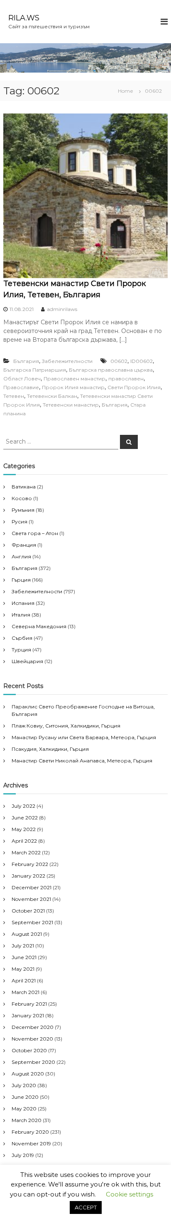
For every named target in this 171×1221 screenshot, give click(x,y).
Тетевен (13, 396)
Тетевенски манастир (71, 405)
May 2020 (24, 1108)
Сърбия (22, 638)
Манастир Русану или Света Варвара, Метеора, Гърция (84, 737)
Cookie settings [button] (129, 1194)
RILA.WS (23, 17)
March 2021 (25, 992)
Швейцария (27, 661)
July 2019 (23, 1155)
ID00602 (141, 361)
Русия (19, 521)
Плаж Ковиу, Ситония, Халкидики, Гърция (66, 726)
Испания (23, 603)
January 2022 (28, 876)
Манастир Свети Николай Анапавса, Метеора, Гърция (82, 760)
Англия (21, 556)
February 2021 (29, 1004)
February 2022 (30, 864)
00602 (118, 361)
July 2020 (24, 1085)
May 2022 (24, 829)
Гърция (21, 580)
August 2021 (27, 934)
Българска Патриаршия (34, 370)
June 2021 (24, 957)
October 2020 (29, 1050)
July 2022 (23, 806)
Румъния (23, 510)
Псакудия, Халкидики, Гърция (50, 749)
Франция (24, 545)
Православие (21, 387)
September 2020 (33, 1062)
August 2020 (28, 1074)
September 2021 (32, 922)
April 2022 (24, 841)
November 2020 (32, 1039)
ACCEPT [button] (86, 1207)
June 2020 (25, 1097)
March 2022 (26, 852)
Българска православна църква (111, 370)
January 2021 (28, 1015)
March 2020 (27, 1120)
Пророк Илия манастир (73, 387)
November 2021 (31, 899)
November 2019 (31, 1143)
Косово (22, 498)
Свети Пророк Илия (134, 387)
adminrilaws (62, 309)
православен (126, 378)
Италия (21, 615)
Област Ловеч (22, 378)
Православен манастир (74, 378)
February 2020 (30, 1132)
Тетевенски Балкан (52, 396)
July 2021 (23, 945)
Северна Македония (39, 626)
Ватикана (24, 486)
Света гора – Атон (35, 533)
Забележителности (67, 361)
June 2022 (25, 817)
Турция (21, 649)
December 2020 (33, 1027)
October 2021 (28, 911)
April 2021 (24, 980)
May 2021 (23, 969)
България (26, 361)
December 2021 (31, 887)
